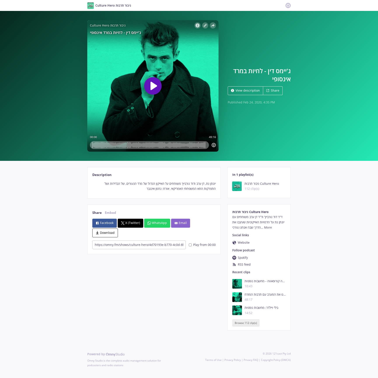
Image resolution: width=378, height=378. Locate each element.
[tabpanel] (153, 186)
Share (275, 90)
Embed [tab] (110, 212)
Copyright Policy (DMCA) (276, 360)
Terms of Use (213, 360)
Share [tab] (97, 212)
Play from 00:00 (204, 245)
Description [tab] (102, 174)
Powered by (96, 354)
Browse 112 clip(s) (246, 323)
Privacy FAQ (251, 360)
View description (248, 90)
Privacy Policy (232, 360)
